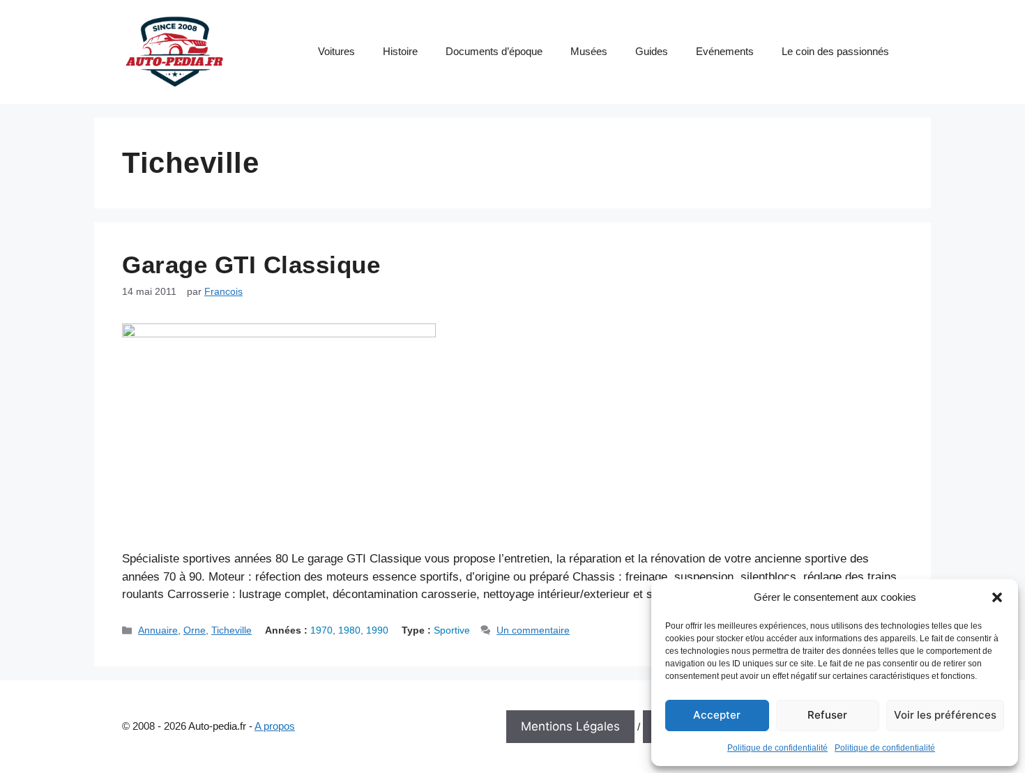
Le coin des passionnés (835, 51)
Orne (194, 630)
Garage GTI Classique (251, 264)
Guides (651, 51)
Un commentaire (533, 630)
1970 (321, 630)
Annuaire (158, 630)
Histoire (400, 51)
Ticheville (231, 630)
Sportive (452, 630)
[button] (997, 597)
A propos (275, 726)
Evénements (725, 51)
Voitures (336, 51)
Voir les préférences (945, 714)
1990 (377, 630)
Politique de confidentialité (777, 748)
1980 (349, 630)
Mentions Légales (570, 726)
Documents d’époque (494, 51)
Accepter (717, 714)
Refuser (827, 714)
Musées (588, 51)
